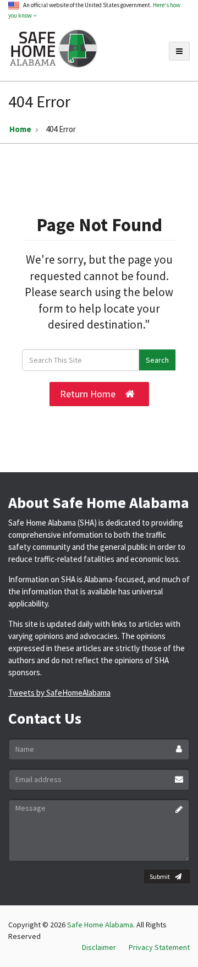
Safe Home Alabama (100, 925)
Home (20, 129)
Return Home (88, 393)
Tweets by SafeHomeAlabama (59, 692)
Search (157, 360)
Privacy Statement (159, 947)
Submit (160, 876)
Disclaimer (99, 947)
